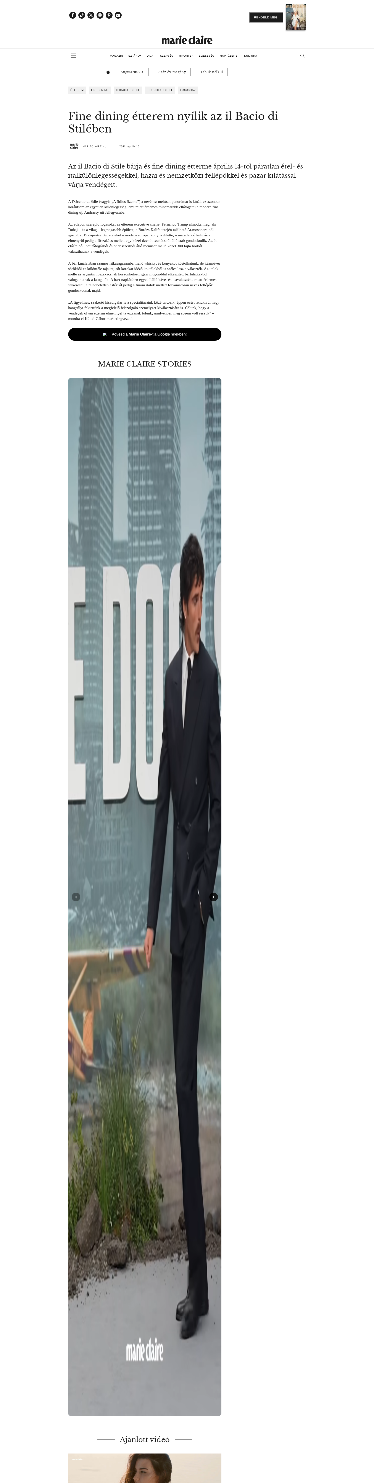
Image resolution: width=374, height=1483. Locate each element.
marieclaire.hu (94, 146)
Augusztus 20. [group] (132, 72)
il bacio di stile (128, 90)
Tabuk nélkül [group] (211, 72)
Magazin (116, 55)
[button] (144, 897)
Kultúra (250, 55)
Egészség (207, 55)
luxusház (188, 90)
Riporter (186, 55)
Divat (151, 55)
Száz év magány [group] (172, 72)
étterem (77, 90)
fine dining (100, 90)
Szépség (167, 55)
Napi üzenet (229, 55)
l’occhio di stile (160, 90)
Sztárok (135, 55)
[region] (144, 897)
